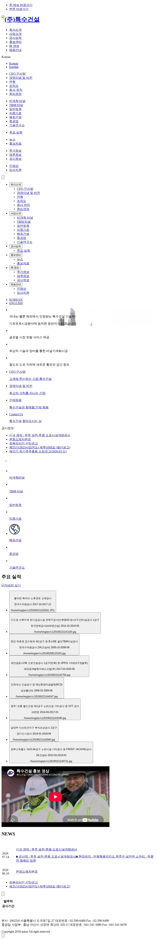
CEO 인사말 (17, 73)
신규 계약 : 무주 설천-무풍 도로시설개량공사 (39, 435)
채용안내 (15, 50)
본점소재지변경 (20, 439)
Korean (13, 63)
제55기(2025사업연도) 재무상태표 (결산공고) (39, 447)
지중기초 (15, 113)
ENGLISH (16, 303)
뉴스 (12, 139)
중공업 (13, 121)
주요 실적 (15, 132)
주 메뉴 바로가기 (20, 5)
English (13, 67)
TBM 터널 (16, 105)
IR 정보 (14, 46)
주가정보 (15, 150)
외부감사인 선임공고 (23, 443)
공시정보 (15, 158)
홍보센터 (15, 42)
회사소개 (15, 29)
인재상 (13, 166)
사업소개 (15, 33)
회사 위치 (15, 89)
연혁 (12, 81)
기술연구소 (17, 125)
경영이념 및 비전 (20, 77)
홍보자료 (15, 143)
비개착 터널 (17, 101)
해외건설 (15, 117)
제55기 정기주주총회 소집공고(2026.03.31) (38, 451)
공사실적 (15, 37)
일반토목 (15, 109)
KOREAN (16, 299)
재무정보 (15, 154)
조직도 (13, 85)
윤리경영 (15, 93)
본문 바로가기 (19, 9)
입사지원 (15, 170)
